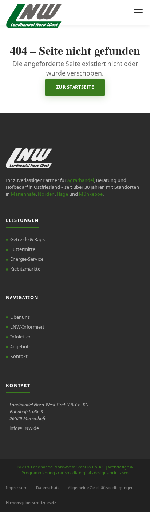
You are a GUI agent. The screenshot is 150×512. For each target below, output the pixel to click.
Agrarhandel (80, 180)
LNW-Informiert (27, 327)
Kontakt (19, 356)
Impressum (16, 488)
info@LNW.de (24, 428)
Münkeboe (91, 194)
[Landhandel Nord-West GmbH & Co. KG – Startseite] (34, 12)
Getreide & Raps (27, 239)
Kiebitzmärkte (25, 269)
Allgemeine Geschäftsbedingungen (101, 488)
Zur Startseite (75, 87)
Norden (46, 194)
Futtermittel (23, 249)
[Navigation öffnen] (138, 12)
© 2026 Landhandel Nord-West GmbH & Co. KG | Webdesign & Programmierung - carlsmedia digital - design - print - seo (75, 470)
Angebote (20, 347)
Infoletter (20, 337)
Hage (62, 194)
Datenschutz (47, 488)
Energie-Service (26, 259)
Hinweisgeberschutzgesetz (31, 502)
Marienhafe (23, 194)
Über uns (20, 317)
